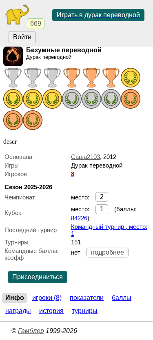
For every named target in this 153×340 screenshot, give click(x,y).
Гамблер (31, 330)
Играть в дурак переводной (98, 14)
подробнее (107, 252)
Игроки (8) (47, 297)
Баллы (121, 297)
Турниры (85, 310)
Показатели (87, 297)
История (51, 310)
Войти (22, 37)
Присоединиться (37, 276)
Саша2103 (85, 156)
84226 (79, 218)
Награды (18, 310)
